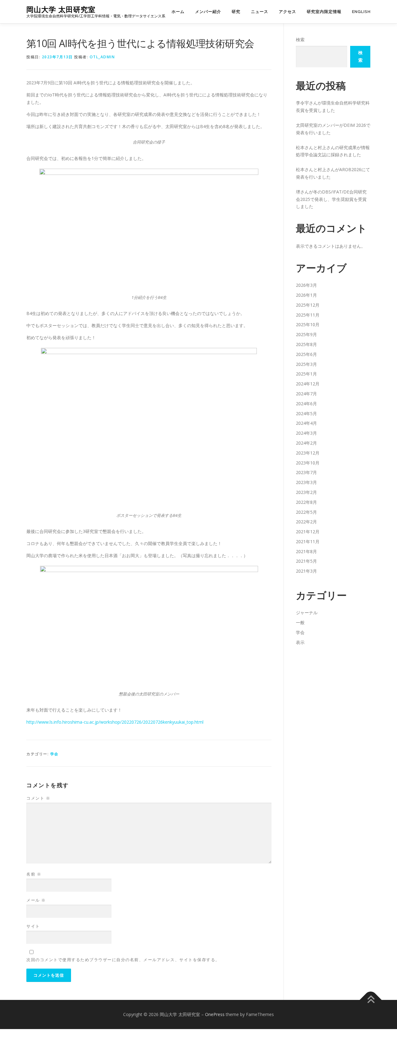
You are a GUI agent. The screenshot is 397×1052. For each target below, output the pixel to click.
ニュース (259, 11)
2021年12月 (307, 532)
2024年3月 (306, 433)
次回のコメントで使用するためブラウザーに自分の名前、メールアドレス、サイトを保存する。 (123, 959)
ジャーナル (307, 612)
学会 (54, 754)
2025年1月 (306, 374)
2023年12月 (307, 453)
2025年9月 (306, 334)
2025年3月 (306, 364)
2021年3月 (306, 571)
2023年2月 (306, 492)
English (361, 11)
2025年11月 (307, 315)
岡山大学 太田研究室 (61, 9)
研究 (236, 11)
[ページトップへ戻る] (371, 1000)
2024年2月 (306, 443)
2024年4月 (306, 423)
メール (36, 900)
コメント (38, 798)
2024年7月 (306, 394)
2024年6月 (306, 403)
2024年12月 (307, 384)
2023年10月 (307, 463)
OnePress (215, 1014)
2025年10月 (307, 324)
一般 (300, 622)
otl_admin (102, 57)
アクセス (287, 11)
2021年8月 (306, 551)
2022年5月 (306, 512)
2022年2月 (306, 522)
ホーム (178, 11)
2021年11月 (307, 541)
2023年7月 (306, 472)
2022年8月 (306, 502)
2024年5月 (306, 413)
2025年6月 (306, 354)
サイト (33, 926)
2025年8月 (306, 344)
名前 (33, 874)
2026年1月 (306, 295)
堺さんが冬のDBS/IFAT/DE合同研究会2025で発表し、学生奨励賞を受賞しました (331, 199)
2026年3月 (306, 285)
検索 (300, 39)
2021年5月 (306, 561)
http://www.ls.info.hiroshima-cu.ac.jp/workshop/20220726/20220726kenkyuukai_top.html (114, 722)
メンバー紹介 (208, 11)
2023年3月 (306, 482)
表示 (300, 642)
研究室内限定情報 (324, 11)
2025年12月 (307, 305)
